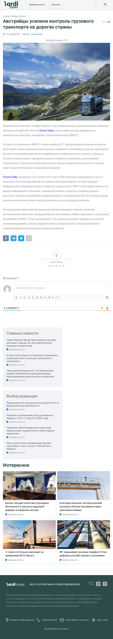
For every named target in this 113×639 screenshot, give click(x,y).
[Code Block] (45, 297)
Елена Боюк (36, 34)
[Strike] (29, 297)
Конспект (56, 5)
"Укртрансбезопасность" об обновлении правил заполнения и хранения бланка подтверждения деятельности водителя (30, 373)
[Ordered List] (33, 297)
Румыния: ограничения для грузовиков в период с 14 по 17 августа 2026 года (29, 417)
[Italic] (21, 297)
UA (108, 21)
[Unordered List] (37, 297)
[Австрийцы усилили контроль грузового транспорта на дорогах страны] (6, 238)
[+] (57, 297)
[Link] (49, 297)
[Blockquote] (41, 297)
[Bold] (16, 297)
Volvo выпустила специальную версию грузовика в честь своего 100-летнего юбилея (28, 446)
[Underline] (25, 297)
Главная (6, 16)
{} (53, 297)
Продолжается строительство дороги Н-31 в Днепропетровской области (32, 404)
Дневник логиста (37, 5)
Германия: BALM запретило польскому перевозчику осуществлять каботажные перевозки (30, 430)
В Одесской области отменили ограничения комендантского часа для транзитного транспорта (32, 358)
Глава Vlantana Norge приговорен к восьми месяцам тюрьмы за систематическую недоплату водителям (31, 343)
